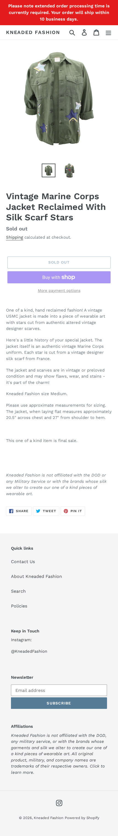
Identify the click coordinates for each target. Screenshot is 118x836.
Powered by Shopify (82, 818)
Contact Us (23, 561)
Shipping (14, 237)
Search (18, 591)
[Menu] (108, 32)
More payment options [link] (59, 290)
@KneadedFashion (29, 651)
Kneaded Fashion (33, 32)
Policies (19, 606)
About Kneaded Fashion (36, 576)
